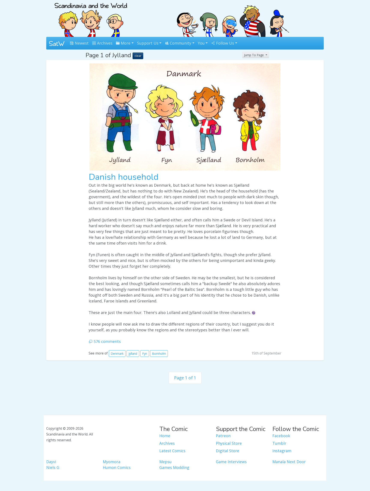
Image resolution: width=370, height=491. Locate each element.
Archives (104, 43)
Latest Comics (172, 450)
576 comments (106, 341)
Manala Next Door (289, 461)
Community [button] (180, 43)
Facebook (281, 435)
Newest (81, 43)
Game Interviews (231, 461)
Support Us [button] (147, 43)
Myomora (111, 461)
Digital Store (227, 450)
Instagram (281, 450)
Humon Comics (117, 467)
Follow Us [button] (224, 43)
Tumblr (279, 443)
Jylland (132, 353)
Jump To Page (254, 55)
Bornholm (159, 353)
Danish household (123, 177)
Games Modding (174, 467)
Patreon (223, 435)
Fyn (144, 353)
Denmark (117, 353)
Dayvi (51, 461)
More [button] (125, 43)
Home (164, 435)
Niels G (52, 467)
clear (137, 56)
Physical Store (229, 443)
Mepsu (165, 461)
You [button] (201, 43)
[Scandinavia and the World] (90, 18)
